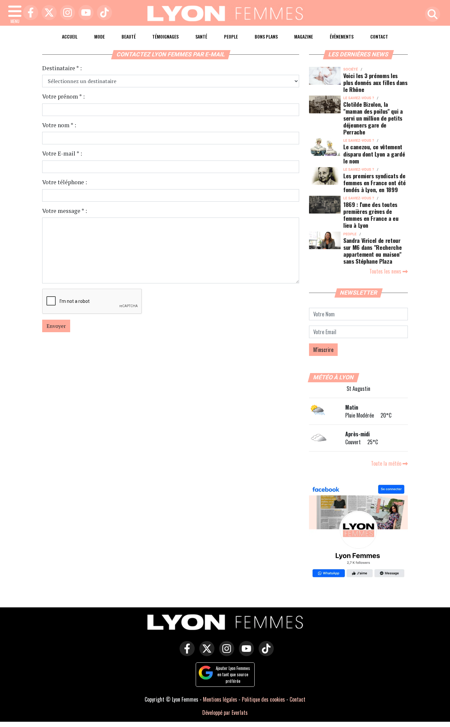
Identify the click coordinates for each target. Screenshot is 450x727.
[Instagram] (66, 13)
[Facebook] (29, 13)
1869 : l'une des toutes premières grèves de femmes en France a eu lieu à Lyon (371, 214)
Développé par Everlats (225, 712)
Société (350, 69)
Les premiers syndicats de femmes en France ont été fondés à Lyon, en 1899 (374, 182)
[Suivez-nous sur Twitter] (205, 653)
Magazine (303, 36)
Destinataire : (62, 68)
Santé (201, 36)
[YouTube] (84, 13)
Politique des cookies (263, 699)
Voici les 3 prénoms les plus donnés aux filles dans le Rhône (375, 82)
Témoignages (165, 36)
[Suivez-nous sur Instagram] (225, 653)
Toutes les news (386, 271)
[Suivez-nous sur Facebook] (358, 532)
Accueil (69, 36)
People (231, 36)
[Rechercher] (430, 14)
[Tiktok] (103, 13)
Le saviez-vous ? (358, 98)
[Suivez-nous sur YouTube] (245, 653)
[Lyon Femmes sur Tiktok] (264, 653)
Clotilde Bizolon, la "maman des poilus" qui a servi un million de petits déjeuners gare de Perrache (373, 118)
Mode (99, 36)
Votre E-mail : (62, 153)
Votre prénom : (63, 96)
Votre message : (64, 211)
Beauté (129, 36)
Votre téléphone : (64, 182)
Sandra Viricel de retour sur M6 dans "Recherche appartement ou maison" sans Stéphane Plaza (372, 250)
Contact (379, 36)
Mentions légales (220, 699)
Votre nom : (59, 125)
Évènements (341, 36)
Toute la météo (387, 463)
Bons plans (266, 36)
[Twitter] (47, 13)
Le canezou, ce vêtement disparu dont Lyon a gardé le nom (374, 153)
